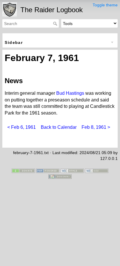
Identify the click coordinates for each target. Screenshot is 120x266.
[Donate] (23, 170)
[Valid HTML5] (72, 170)
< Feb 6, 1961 (21, 127)
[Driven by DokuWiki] (60, 176)
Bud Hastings (70, 93)
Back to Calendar (59, 127)
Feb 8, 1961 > (96, 127)
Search (56, 24)
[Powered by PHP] (47, 170)
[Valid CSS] (96, 170)
